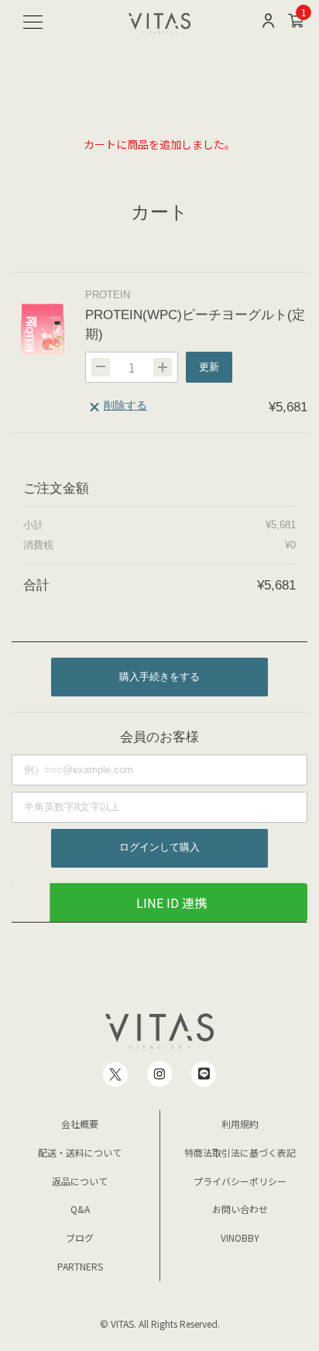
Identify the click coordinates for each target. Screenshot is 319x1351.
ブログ (80, 1237)
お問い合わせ (240, 1208)
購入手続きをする (159, 676)
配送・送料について (80, 1152)
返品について (80, 1181)
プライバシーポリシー (240, 1181)
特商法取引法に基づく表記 (240, 1152)
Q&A (80, 1208)
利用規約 (240, 1123)
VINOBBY (240, 1237)
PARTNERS (80, 1266)
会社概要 (79, 1123)
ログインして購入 (159, 847)
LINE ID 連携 (171, 902)
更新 (209, 367)
